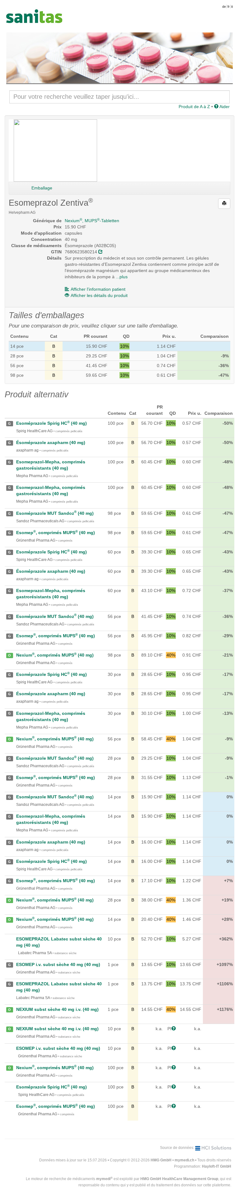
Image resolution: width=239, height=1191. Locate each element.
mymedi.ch (184, 1160)
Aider (224, 106)
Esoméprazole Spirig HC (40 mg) (51, 423)
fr (228, 6)
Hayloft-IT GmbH (216, 1166)
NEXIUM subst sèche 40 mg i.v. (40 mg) (57, 1009)
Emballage (41, 187)
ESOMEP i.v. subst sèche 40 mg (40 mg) (58, 964)
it (232, 6)
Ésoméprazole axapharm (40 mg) (50, 442)
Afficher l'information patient (98, 289)
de (224, 6)
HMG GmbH (161, 1160)
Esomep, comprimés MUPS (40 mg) (55, 532)
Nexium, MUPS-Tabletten (92, 220)
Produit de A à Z (194, 106)
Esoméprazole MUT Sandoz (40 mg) (55, 513)
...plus (122, 276)
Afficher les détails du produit (99, 295)
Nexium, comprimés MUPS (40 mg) (55, 655)
